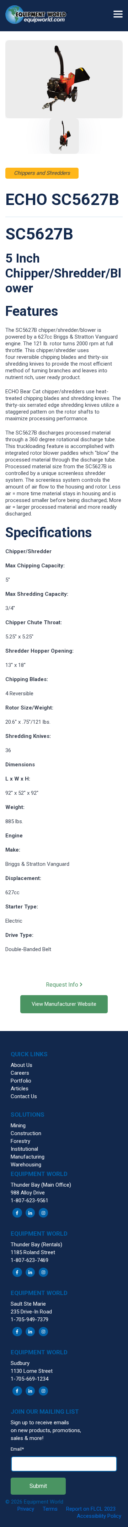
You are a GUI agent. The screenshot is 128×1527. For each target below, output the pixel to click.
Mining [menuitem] (18, 1125)
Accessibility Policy (99, 1516)
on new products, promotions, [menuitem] (46, 1430)
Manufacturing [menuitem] (27, 1157)
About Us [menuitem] (21, 1065)
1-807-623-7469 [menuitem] (29, 1260)
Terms (50, 1509)
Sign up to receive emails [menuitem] (40, 1422)
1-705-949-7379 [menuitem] (29, 1319)
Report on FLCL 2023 (91, 1509)
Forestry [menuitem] (20, 1141)
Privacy (25, 1509)
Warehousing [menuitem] (26, 1164)
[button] (39, 15)
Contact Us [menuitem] (24, 1096)
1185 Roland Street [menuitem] (33, 1252)
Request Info (63, 985)
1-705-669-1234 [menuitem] (29, 1379)
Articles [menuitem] (19, 1088)
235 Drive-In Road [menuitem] (31, 1312)
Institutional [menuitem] (24, 1149)
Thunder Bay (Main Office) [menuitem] (41, 1185)
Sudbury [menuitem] (20, 1363)
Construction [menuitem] (26, 1133)
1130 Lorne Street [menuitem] (32, 1371)
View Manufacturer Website (64, 1004)
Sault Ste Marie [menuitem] (28, 1304)
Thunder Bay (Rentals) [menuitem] (36, 1244)
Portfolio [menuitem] (21, 1081)
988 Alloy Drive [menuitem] (28, 1192)
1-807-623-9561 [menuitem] (29, 1200)
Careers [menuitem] (20, 1073)
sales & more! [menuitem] (27, 1438)
